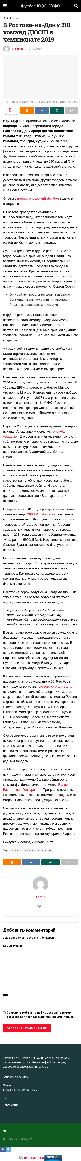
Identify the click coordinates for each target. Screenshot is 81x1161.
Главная (7, 17)
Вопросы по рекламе (16, 1077)
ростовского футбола (54, 686)
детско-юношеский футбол (38, 198)
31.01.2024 (35, 48)
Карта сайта (11, 1104)
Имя (6, 995)
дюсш (15, 850)
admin (19, 48)
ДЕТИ (18, 17)
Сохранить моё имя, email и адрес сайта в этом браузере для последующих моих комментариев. (40, 1014)
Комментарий (12, 945)
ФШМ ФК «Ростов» (41, 513)
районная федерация (38, 850)
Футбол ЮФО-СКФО (40, 6)
